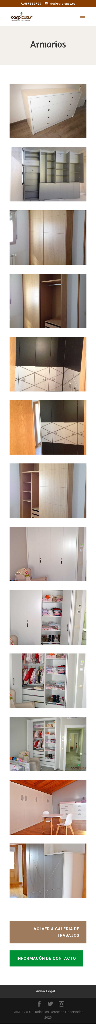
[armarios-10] (48, 708)
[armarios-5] (48, 391)
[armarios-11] (48, 771)
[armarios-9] (48, 644)
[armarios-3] (48, 265)
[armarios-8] (48, 581)
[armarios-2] (48, 201)
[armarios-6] (48, 454)
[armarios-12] (48, 898)
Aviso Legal (45, 991)
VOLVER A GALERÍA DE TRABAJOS (56, 932)
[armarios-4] (48, 328)
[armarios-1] (48, 138)
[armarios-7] (48, 518)
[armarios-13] (48, 835)
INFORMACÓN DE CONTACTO (46, 958)
